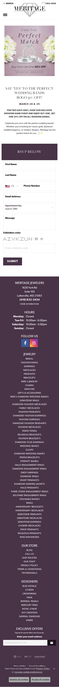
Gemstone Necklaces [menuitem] (29, 518)
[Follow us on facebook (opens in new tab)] (25, 343)
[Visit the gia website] (17, 656)
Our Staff (29, 562)
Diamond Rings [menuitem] (29, 476)
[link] (48, 3)
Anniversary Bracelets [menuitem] (29, 507)
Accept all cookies (40, 679)
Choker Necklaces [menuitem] (29, 526)
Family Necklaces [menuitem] (29, 408)
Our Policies (29, 558)
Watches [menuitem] (29, 389)
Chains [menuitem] (29, 385)
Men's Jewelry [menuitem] (29, 381)
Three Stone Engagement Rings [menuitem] (29, 492)
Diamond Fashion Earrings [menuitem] (29, 416)
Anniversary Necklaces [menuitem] (29, 510)
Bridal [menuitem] (29, 359)
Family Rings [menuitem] (29, 431)
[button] (8, 3)
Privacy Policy (29, 565)
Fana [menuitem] (29, 597)
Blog (29, 550)
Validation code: (12, 233)
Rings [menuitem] (29, 503)
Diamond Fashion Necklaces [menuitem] (29, 404)
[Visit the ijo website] (27, 656)
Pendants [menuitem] (29, 374)
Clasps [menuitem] (30, 450)
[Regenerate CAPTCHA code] (42, 239)
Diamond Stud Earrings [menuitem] (29, 442)
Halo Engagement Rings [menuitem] (29, 465)
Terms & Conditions (29, 569)
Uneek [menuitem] (29, 620)
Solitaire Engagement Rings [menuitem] (29, 495)
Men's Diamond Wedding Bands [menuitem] (29, 397)
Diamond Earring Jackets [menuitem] (29, 484)
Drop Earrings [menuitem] (29, 473)
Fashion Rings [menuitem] (29, 363)
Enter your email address (29, 637)
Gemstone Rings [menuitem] (29, 400)
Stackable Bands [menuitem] (30, 499)
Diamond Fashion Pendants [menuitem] (29, 423)
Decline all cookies (19, 679)
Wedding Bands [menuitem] (29, 446)
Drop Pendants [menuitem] (29, 529)
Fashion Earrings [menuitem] (29, 419)
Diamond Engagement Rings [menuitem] (29, 469)
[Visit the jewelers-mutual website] (39, 656)
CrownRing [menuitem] (29, 594)
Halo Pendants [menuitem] (29, 488)
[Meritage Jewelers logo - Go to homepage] (29, 10)
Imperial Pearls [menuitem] (30, 601)
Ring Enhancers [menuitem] (29, 537)
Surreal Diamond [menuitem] (29, 616)
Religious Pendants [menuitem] (29, 533)
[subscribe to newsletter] (51, 643)
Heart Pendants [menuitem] (29, 480)
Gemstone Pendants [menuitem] (29, 514)
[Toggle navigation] (5, 14)
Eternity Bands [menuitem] (29, 461)
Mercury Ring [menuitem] (29, 605)
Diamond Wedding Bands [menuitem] (29, 454)
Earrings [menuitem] (29, 366)
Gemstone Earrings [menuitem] (29, 522)
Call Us (29, 554)
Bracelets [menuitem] (29, 378)
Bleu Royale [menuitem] (29, 586)
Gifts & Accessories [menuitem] (29, 393)
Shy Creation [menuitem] (29, 613)
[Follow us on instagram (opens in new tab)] (34, 343)
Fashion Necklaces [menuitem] (29, 427)
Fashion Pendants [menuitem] (29, 412)
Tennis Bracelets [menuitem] (30, 457)
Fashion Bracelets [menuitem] (29, 438)
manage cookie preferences (28, 672)
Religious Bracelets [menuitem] (29, 435)
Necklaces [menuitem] (29, 370)
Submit (12, 261)
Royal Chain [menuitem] (29, 609)
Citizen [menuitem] (29, 590)
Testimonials (29, 573)
